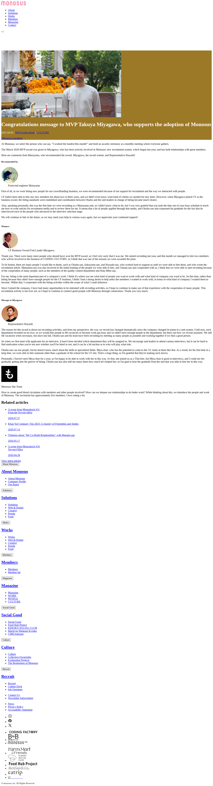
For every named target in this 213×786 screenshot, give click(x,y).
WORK (12, 595)
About (11, 10)
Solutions (13, 13)
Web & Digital (15, 507)
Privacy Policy (15, 706)
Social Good (8, 607)
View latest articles (11, 460)
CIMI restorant (15, 634)
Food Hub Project (17, 625)
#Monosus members (11, 138)
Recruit (6, 669)
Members (13, 19)
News (11, 703)
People (11, 513)
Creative (12, 510)
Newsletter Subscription (20, 698)
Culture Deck (15, 686)
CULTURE (43, 132)
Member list (14, 572)
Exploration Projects (18, 660)
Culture (6, 640)
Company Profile (17, 481)
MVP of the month (25, 132)
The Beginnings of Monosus (23, 663)
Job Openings (15, 689)
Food (10, 516)
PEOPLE (13, 598)
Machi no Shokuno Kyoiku (22, 631)
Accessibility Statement (20, 709)
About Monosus (10, 464)
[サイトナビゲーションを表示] (2, 31)
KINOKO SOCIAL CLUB (22, 628)
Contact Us (14, 695)
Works (11, 16)
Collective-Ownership (19, 657)
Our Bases (13, 484)
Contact (12, 25)
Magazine (13, 22)
